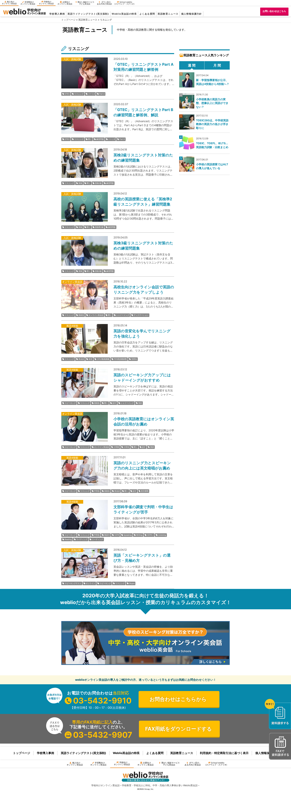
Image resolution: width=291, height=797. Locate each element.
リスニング (79, 94)
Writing (139, 535)
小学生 (126, 447)
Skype (132, 583)
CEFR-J (150, 535)
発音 (90, 359)
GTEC (67, 94)
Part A (102, 94)
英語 (152, 447)
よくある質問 (147, 13)
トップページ (21, 753)
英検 (80, 183)
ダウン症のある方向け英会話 (104, 3)
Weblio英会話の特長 (124, 13)
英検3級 (98, 271)
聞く (90, 139)
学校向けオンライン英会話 (46, 3)
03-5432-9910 (102, 700)
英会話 (81, 359)
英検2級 (98, 183)
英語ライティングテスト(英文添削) (88, 13)
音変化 (134, 359)
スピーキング (70, 403)
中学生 (97, 491)
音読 (140, 403)
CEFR (116, 535)
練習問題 (100, 139)
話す (114, 403)
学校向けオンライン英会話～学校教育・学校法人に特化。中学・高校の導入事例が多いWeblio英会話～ (145, 785)
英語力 (107, 535)
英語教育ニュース (168, 13)
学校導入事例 (57, 13)
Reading (68, 539)
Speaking (128, 535)
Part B (122, 139)
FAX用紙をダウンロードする (178, 729)
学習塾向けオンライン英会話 (27, 3)
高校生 (81, 315)
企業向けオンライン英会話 (64, 3)
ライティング (81, 539)
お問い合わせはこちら (274, 11)
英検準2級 (99, 227)
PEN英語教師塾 (120, 359)
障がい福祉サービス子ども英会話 (86, 3)
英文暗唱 (144, 491)
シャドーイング (122, 315)
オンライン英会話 (96, 315)
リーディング (97, 539)
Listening (162, 535)
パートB (111, 139)
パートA (91, 94)
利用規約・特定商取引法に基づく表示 (224, 753)
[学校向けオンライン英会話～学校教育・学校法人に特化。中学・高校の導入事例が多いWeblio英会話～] (24, 13)
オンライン (90, 583)
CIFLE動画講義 (103, 359)
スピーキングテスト (73, 583)
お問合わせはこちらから (178, 699)
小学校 (116, 447)
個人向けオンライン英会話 (9, 3)
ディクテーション (141, 315)
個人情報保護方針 (191, 13)
